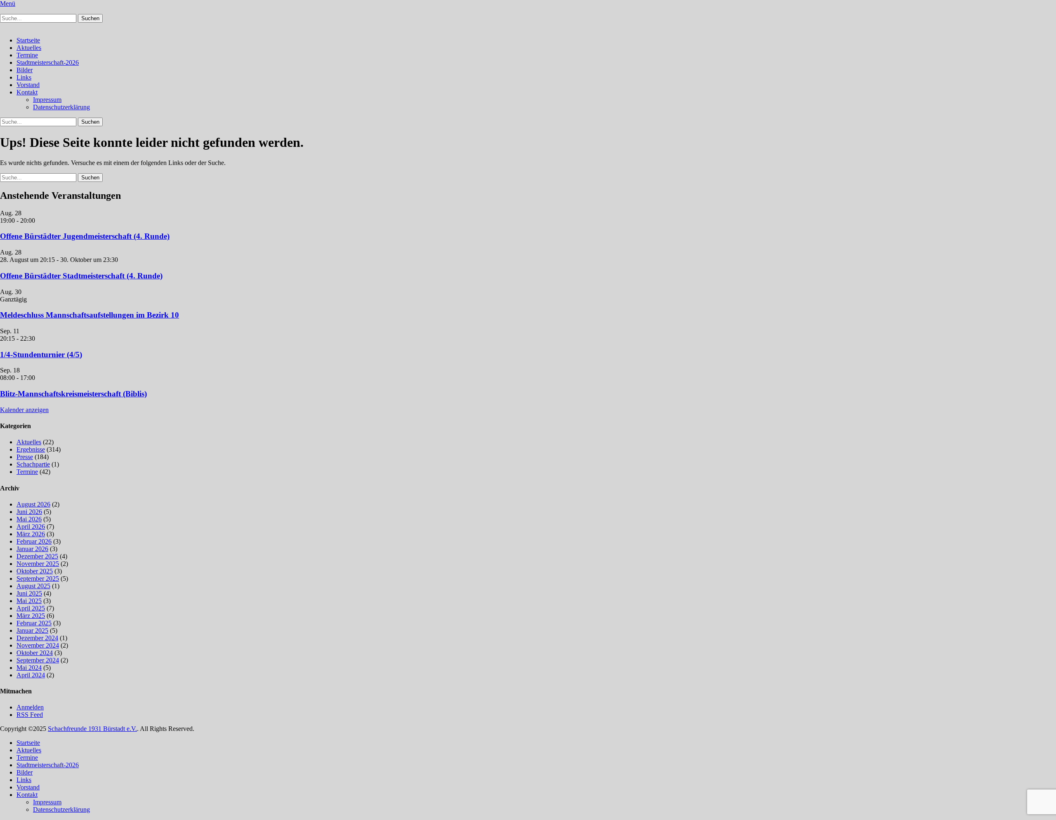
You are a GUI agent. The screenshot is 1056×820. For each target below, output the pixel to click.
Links (23, 77)
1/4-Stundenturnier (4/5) (41, 354)
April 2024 (30, 675)
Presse (24, 456)
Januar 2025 (32, 630)
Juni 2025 (29, 593)
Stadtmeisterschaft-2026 (47, 62)
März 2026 (30, 533)
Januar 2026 (32, 548)
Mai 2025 (29, 600)
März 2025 (30, 615)
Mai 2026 (29, 519)
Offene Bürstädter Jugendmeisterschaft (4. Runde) (85, 236)
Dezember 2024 (37, 637)
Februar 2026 (34, 541)
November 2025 (37, 563)
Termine (27, 55)
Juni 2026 (29, 511)
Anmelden (30, 707)
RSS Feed (29, 714)
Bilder (24, 69)
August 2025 (33, 585)
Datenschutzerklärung (61, 107)
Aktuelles (28, 47)
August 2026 (33, 504)
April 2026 (30, 526)
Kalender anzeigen (24, 409)
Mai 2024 (29, 667)
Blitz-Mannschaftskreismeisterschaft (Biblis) (73, 393)
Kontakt (27, 92)
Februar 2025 (34, 623)
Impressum (47, 99)
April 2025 (30, 608)
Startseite (28, 40)
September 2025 (37, 578)
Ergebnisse (30, 449)
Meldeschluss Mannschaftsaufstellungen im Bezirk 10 (89, 315)
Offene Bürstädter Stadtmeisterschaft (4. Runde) (81, 275)
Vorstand (28, 84)
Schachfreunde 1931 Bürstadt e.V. (92, 728)
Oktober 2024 (34, 652)
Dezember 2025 (37, 556)
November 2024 (37, 645)
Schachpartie (33, 464)
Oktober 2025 (34, 571)
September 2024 (37, 660)
